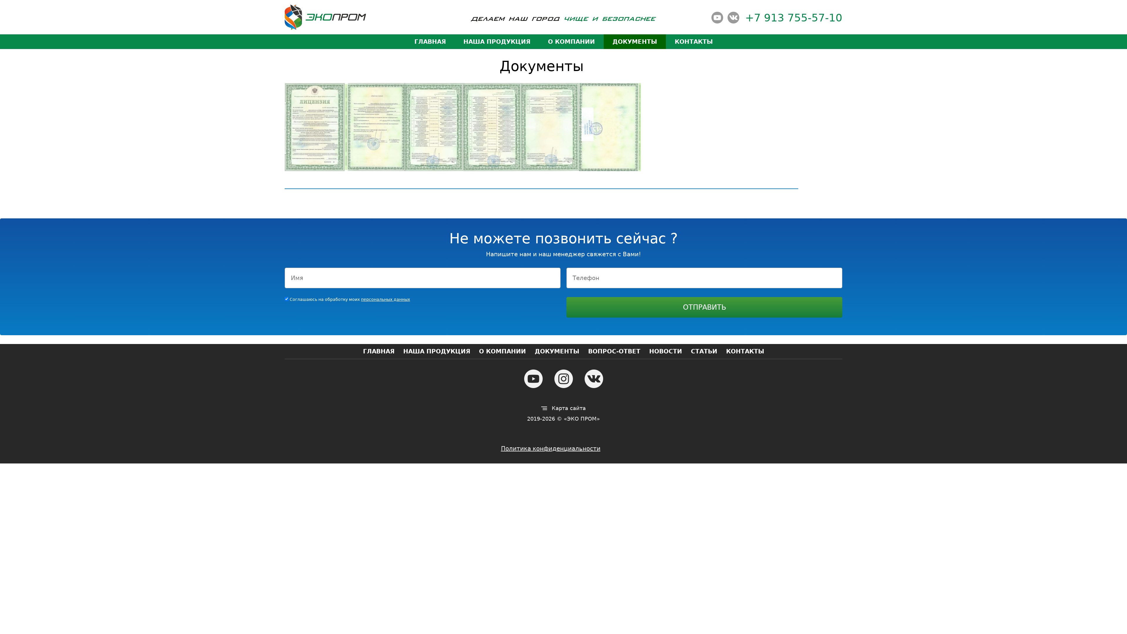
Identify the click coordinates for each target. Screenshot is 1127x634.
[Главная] (325, 17)
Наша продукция (496, 41)
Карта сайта (569, 408)
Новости (665, 351)
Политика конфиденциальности (550, 448)
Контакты (694, 41)
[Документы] (315, 128)
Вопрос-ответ (614, 351)
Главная (430, 41)
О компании (571, 41)
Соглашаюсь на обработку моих (350, 299)
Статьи (704, 351)
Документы (635, 41)
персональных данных (385, 299)
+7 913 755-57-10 (793, 18)
